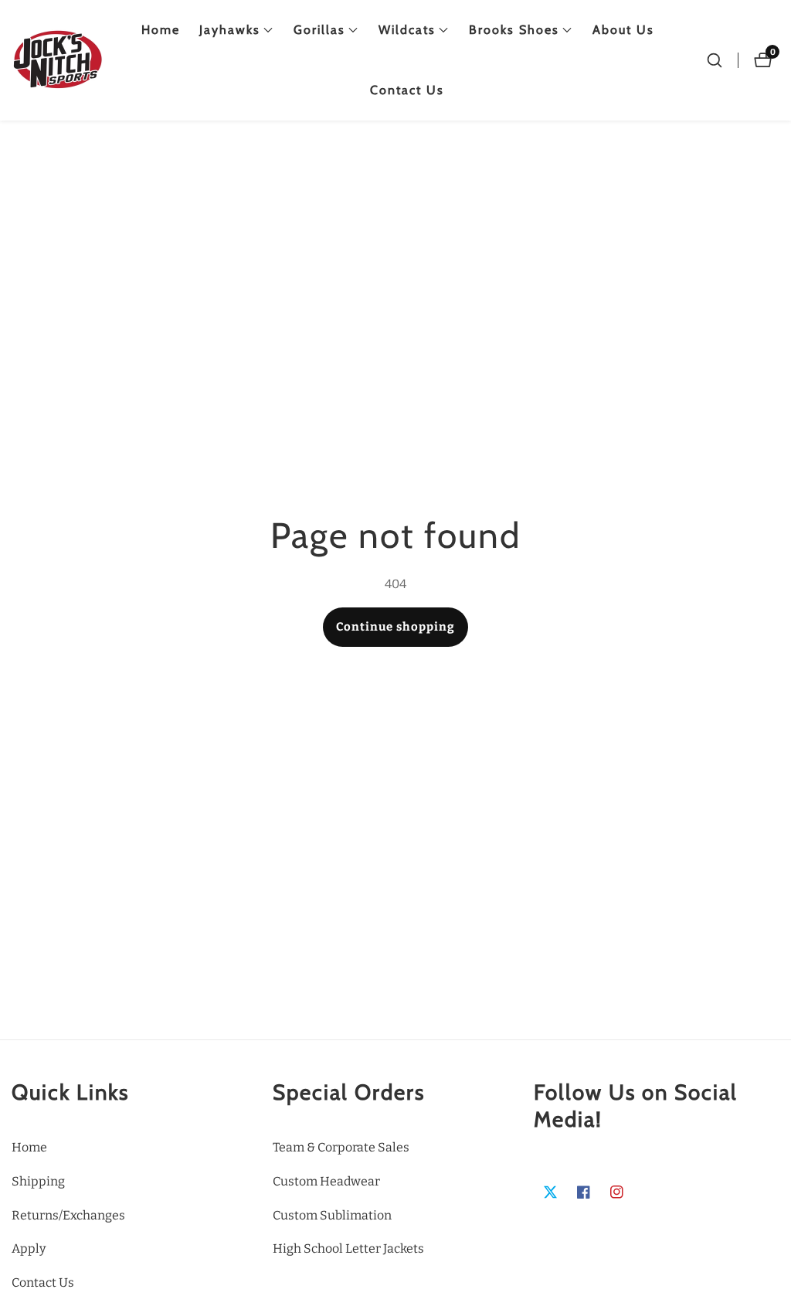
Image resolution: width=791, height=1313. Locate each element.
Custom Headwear (326, 1181)
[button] (229, 30)
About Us (623, 29)
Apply (29, 1248)
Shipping (38, 1181)
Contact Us (407, 90)
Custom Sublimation (332, 1215)
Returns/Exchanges (68, 1215)
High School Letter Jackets (348, 1248)
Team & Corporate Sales (341, 1147)
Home (160, 29)
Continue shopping (395, 627)
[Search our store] (714, 60)
